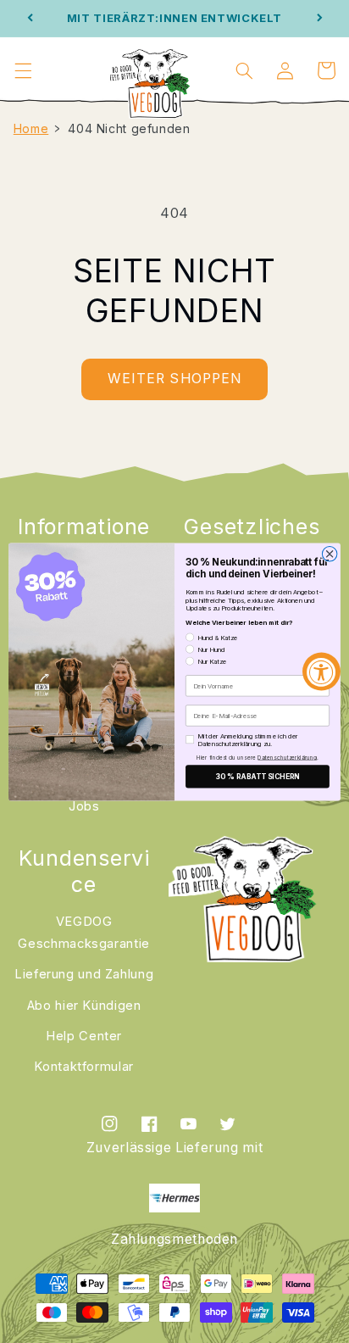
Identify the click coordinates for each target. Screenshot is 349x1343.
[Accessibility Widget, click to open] (321, 672)
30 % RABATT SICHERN (257, 776)
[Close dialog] (329, 553)
